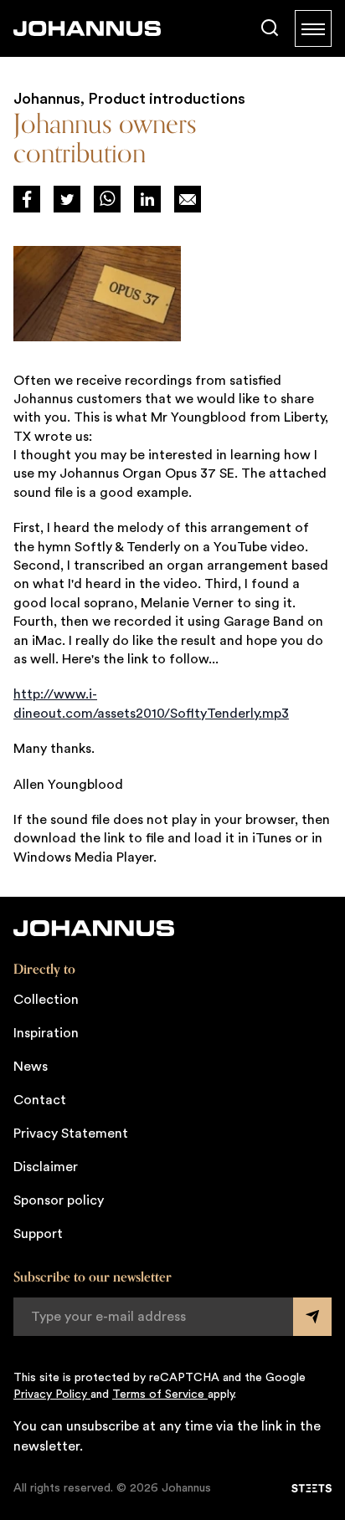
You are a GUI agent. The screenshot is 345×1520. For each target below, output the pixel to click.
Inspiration (46, 1033)
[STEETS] (311, 1488)
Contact (39, 1100)
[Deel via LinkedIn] (147, 199)
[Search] (269, 28)
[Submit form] (312, 1316)
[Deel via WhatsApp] (107, 199)
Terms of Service (160, 1394)
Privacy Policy (51, 1394)
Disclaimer (45, 1167)
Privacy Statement (70, 1133)
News (30, 1066)
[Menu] (313, 28)
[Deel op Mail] (187, 199)
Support (38, 1234)
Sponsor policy (58, 1200)
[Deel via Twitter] (67, 199)
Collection (46, 999)
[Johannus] (87, 28)
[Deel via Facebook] (26, 199)
